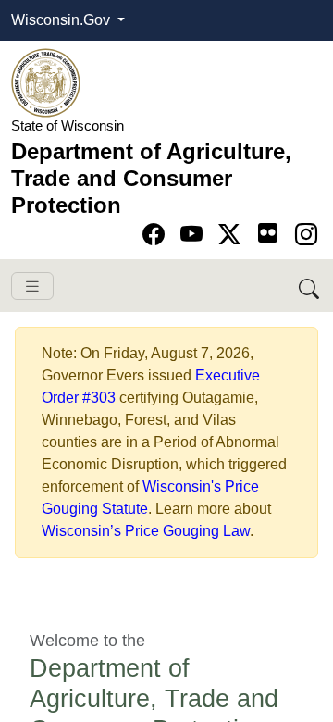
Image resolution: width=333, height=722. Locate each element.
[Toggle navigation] (32, 286)
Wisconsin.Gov (62, 20)
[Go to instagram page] (306, 234)
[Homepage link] (45, 82)
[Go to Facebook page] (156, 234)
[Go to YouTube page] (194, 234)
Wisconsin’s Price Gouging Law (146, 531)
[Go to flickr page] (267, 233)
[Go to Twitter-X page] (232, 234)
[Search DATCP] (310, 285)
